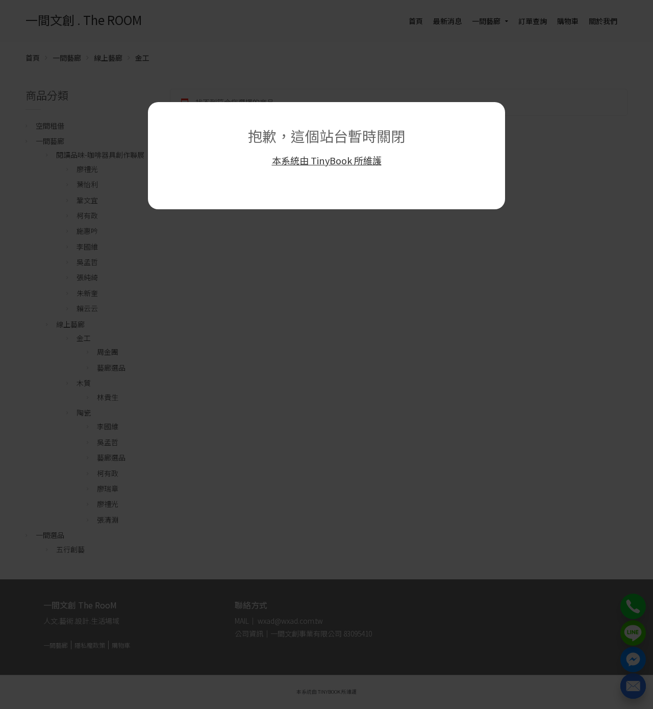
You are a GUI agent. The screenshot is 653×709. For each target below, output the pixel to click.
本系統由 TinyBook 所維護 (327, 160)
